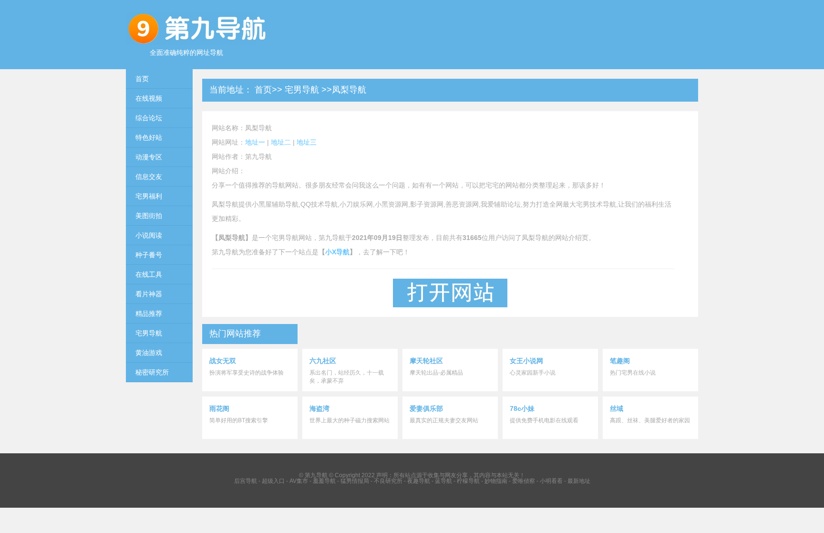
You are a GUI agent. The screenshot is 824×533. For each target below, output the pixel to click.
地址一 (255, 142)
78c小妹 (522, 408)
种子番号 (148, 255)
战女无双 (222, 361)
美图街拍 (148, 215)
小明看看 (551, 481)
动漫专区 (148, 157)
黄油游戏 (148, 352)
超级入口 (273, 481)
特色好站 (148, 137)
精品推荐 (148, 313)
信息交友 (148, 176)
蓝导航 (443, 481)
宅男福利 (148, 196)
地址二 (281, 142)
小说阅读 (148, 235)
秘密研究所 (152, 372)
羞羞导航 (324, 481)
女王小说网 (526, 361)
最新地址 (578, 481)
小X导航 (337, 252)
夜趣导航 (418, 481)
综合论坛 (148, 118)
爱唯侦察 (523, 481)
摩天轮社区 (426, 361)
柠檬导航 (468, 481)
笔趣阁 (620, 361)
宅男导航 (148, 333)
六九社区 (322, 361)
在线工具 (148, 274)
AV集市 (298, 481)
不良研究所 (388, 481)
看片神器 (148, 294)
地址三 (307, 142)
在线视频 (148, 98)
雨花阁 (219, 408)
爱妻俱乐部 (426, 408)
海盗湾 (319, 408)
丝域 (616, 408)
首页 (142, 79)
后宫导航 (245, 481)
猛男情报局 (354, 481)
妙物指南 (495, 481)
